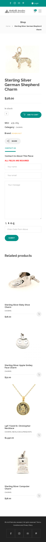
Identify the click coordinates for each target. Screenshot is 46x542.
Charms (19, 127)
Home (8, 26)
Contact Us (10, 148)
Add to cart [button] (39, 314)
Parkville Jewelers (16, 522)
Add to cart (32, 115)
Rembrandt (17, 133)
